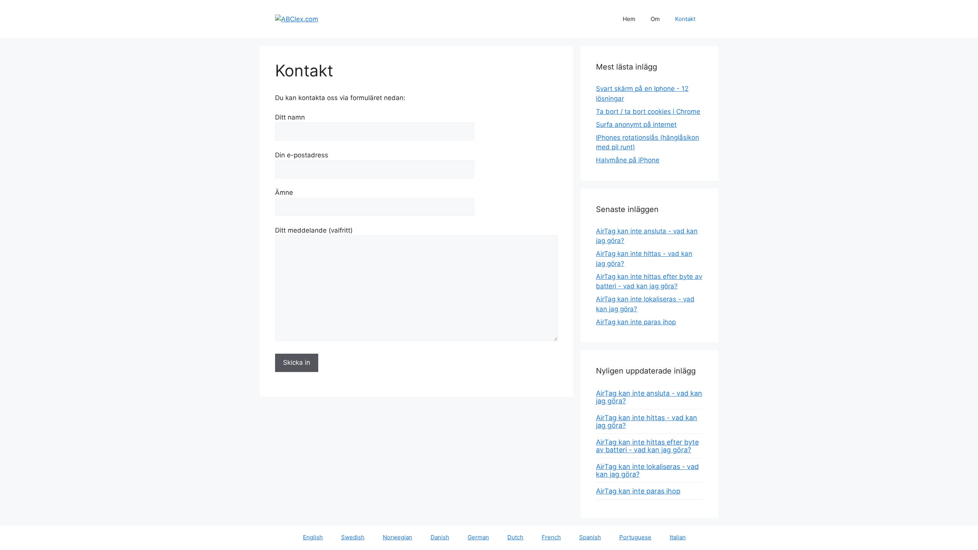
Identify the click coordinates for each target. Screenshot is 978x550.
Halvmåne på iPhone (627, 160)
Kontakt (685, 19)
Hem (629, 19)
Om (655, 19)
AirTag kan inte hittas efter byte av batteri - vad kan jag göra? (647, 446)
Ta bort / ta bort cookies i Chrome (648, 111)
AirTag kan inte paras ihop (636, 322)
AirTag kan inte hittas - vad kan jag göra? (646, 421)
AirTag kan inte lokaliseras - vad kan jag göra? (647, 470)
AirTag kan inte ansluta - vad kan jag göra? (649, 397)
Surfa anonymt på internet (636, 124)
